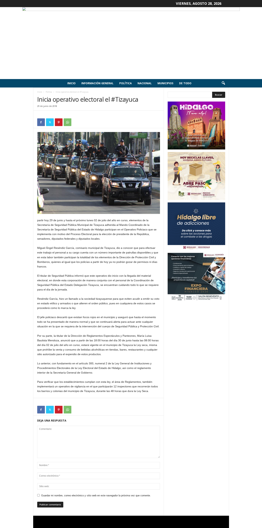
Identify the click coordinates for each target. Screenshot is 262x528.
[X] (50, 122)
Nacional (145, 83)
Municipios (165, 83)
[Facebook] (41, 122)
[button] (223, 83)
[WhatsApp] (67, 122)
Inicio (71, 83)
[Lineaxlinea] (131, 43)
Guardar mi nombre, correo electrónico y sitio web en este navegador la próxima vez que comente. (96, 495)
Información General (97, 83)
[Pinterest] (59, 122)
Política (125, 83)
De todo (185, 83)
